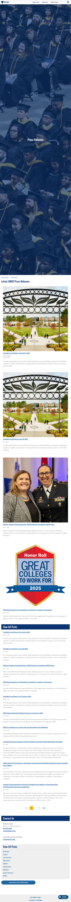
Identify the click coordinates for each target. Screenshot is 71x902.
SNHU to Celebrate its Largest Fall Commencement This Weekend (25, 727)
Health (5, 864)
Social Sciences (8, 873)
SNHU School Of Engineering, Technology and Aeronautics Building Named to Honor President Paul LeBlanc (35, 764)
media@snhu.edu (9, 839)
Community (7, 858)
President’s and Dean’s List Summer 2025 (17, 696)
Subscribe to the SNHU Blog (18, 882)
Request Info (36, 2)
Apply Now (45, 2)
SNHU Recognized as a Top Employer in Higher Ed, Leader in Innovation (27, 610)
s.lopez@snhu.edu (9, 831)
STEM (5, 876)
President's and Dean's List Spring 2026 (16, 353)
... (35, 808)
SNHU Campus (54, 2)
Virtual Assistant (64, 897)
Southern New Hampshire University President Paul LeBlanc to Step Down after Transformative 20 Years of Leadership (30, 786)
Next (44, 808)
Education (6, 861)
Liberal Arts (7, 867)
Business (6, 851)
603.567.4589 (7, 828)
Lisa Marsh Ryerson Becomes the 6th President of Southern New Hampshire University (33, 742)
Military (5, 870)
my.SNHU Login (35, 897)
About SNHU (4, 277)
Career (5, 855)
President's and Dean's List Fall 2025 (15, 439)
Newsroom (14, 277)
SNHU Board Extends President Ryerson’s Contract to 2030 (23, 713)
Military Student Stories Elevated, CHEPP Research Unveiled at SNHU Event (28, 524)
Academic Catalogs (35, 900)
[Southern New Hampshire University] (5, 2)
